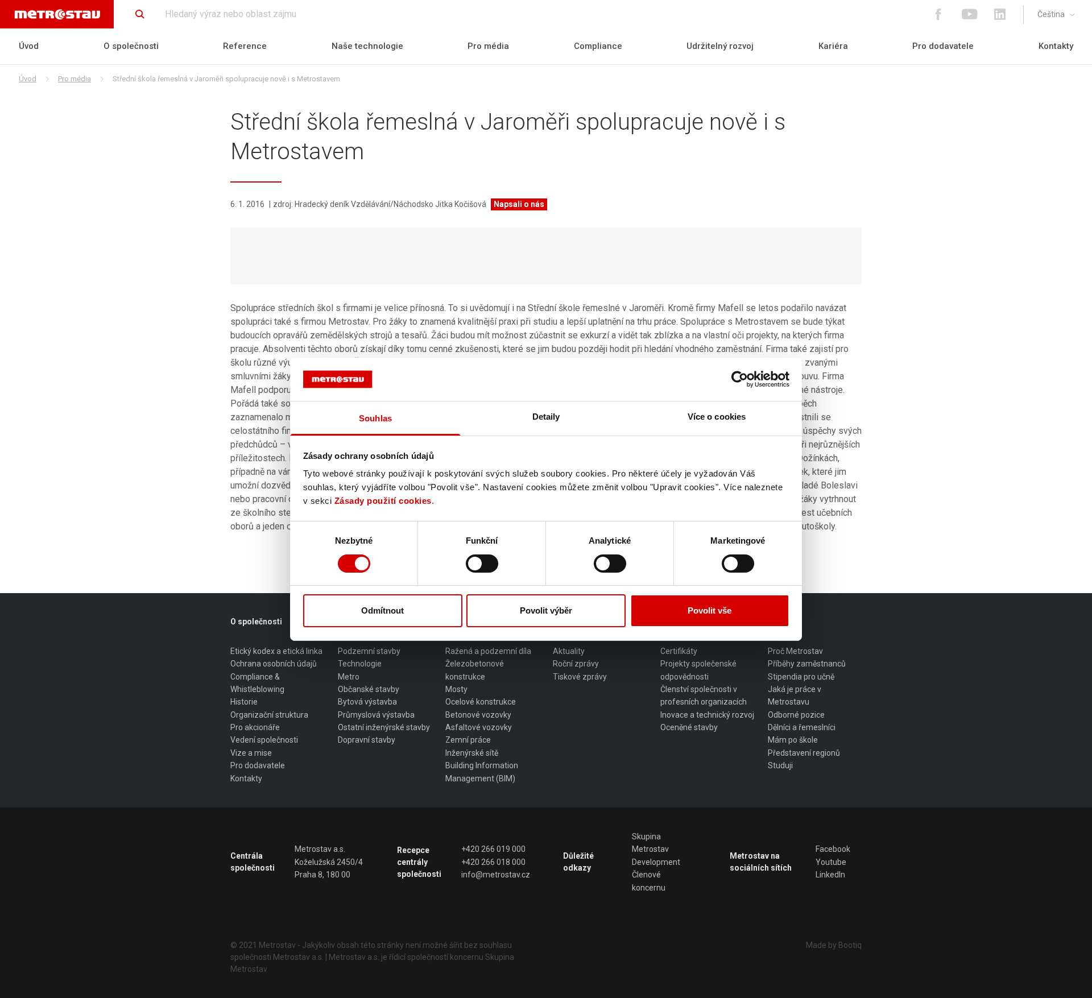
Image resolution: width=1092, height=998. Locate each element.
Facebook (833, 849)
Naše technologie (367, 46)
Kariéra (833, 46)
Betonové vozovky (478, 714)
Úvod (29, 46)
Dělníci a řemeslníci (801, 727)
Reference (245, 46)
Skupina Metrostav (650, 843)
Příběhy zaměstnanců (807, 663)
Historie (244, 701)
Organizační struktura (269, 714)
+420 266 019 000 (493, 849)
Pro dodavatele (943, 46)
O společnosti (131, 46)
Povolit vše (709, 610)
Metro (348, 676)
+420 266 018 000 (493, 862)
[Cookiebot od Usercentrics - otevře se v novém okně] (739, 379)
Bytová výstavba (367, 701)
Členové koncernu (648, 881)
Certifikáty (678, 651)
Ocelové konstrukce (480, 701)
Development (656, 862)
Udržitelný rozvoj (720, 46)
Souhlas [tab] (375, 418)
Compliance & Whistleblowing (257, 683)
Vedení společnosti (264, 739)
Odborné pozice (796, 714)
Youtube (831, 862)
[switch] (482, 563)
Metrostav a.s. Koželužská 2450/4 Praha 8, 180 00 (329, 861)
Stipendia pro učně (801, 676)
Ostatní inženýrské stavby (384, 727)
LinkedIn (830, 874)
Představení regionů (804, 752)
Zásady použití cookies (383, 501)
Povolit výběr (546, 610)
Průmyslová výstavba (376, 714)
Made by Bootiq (834, 945)
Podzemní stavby (369, 651)
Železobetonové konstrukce (474, 670)
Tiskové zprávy (580, 676)
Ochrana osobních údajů (273, 663)
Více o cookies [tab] (717, 416)
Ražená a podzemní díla (488, 651)
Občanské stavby (368, 689)
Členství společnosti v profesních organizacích (703, 695)
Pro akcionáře (255, 727)
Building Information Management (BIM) (481, 771)
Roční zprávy (576, 663)
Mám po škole (793, 739)
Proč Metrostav (795, 651)
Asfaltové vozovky (478, 727)
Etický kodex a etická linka (276, 651)
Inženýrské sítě (471, 752)
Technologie (360, 663)
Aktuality (569, 651)
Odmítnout (382, 610)
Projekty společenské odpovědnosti (698, 670)
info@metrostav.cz (495, 874)
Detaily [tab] (546, 416)
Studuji (780, 765)
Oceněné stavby (689, 727)
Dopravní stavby (366, 739)
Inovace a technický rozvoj (707, 714)
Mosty (456, 689)
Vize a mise (251, 752)
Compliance (598, 46)
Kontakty (1056, 46)
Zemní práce (468, 739)
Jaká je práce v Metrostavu (794, 695)
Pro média (488, 46)
